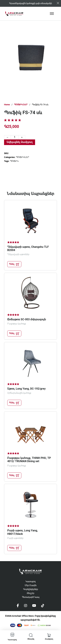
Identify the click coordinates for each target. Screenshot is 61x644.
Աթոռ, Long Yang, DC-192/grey (26, 388)
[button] (48, 36)
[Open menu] (52, 13)
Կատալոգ (31, 581)
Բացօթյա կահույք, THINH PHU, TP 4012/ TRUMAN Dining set (29, 459)
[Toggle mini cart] (49, 635)
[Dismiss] (58, 3)
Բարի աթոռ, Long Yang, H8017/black (22, 532)
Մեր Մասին (30, 585)
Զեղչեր (30, 593)
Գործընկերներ (30, 589)
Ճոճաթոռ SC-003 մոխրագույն (26, 319)
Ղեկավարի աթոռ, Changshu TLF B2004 (28, 248)
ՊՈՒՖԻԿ (14, 161)
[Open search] (31, 635)
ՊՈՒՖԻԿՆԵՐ (21, 104)
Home (7, 104)
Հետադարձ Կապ (30, 597)
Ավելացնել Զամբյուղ (20, 142)
